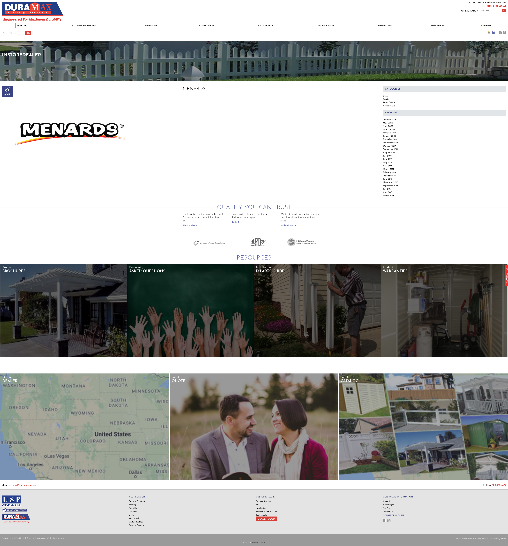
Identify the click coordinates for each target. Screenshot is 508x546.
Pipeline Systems (136, 525)
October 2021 (389, 120)
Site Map (477, 539)
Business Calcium (258, 543)
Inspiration (385, 25)
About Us (387, 501)
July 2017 (387, 189)
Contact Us (388, 512)
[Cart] (493, 33)
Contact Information (463, 539)
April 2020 (388, 126)
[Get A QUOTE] (254, 479)
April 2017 (387, 192)
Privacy (485, 539)
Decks (386, 96)
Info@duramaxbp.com (24, 485)
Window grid (389, 106)
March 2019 (388, 169)
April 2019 (388, 166)
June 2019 (387, 159)
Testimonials (261, 515)
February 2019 (389, 172)
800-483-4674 (496, 6)
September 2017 (390, 186)
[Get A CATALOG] (423, 479)
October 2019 (389, 146)
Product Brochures (264, 501)
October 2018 (389, 176)
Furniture (151, 25)
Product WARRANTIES (266, 512)
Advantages (388, 505)
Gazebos (133, 512)
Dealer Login (267, 518)
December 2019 (390, 139)
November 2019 (390, 143)
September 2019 (390, 149)
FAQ (258, 505)
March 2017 (388, 196)
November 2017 (390, 182)
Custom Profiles (136, 522)
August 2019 (389, 153)
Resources (437, 25)
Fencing (22, 25)
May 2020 (388, 123)
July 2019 (387, 156)
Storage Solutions (84, 25)
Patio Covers (206, 25)
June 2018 (387, 179)
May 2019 (387, 163)
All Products (326, 25)
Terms (503, 539)
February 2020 (390, 133)
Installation (261, 508)
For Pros (485, 25)
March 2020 (389, 130)
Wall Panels (265, 25)
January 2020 (389, 136)
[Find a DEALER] (84, 479)
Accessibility (494, 539)
